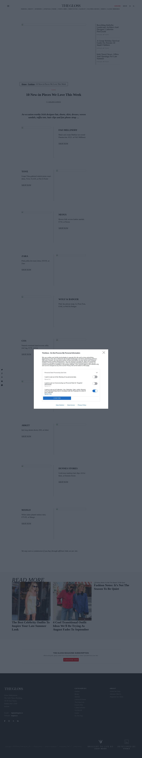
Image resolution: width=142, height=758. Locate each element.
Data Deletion (60, 405)
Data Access (71, 405)
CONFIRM (57, 398)
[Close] (104, 353)
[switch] (94, 377)
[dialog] (71, 379)
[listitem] (71, 373)
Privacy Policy (82, 405)
